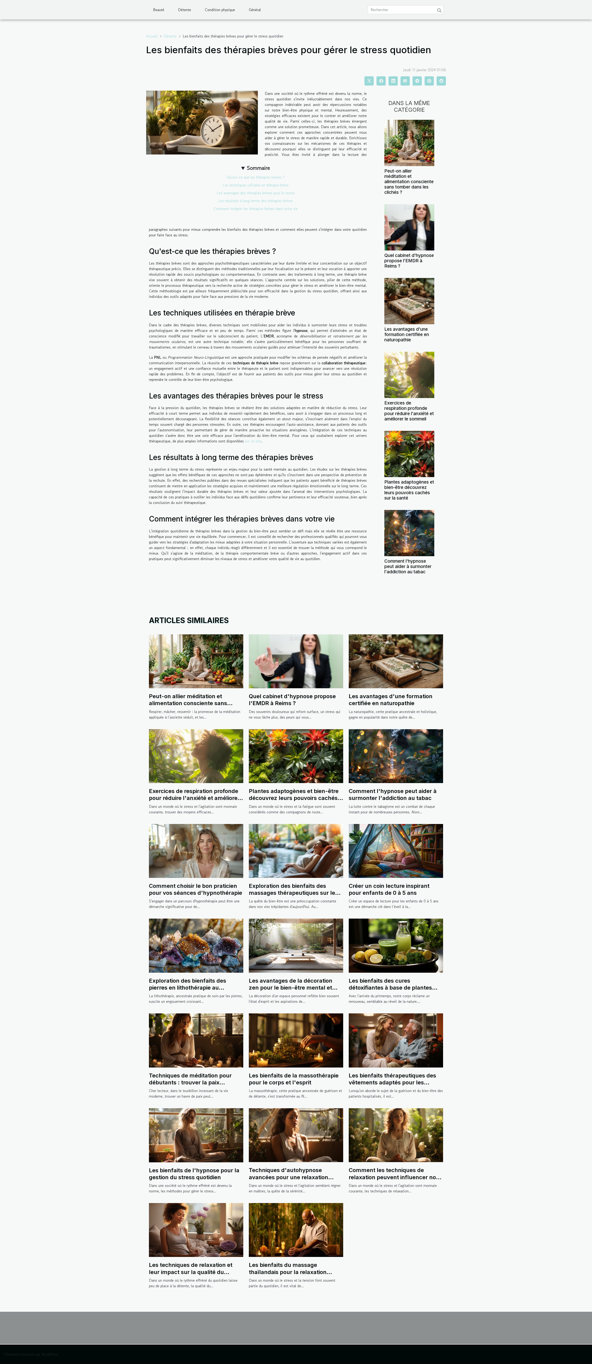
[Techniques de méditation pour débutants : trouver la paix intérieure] (196, 1040)
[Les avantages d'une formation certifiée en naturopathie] (409, 300)
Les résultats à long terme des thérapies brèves (255, 201)
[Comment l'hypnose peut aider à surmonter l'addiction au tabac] (409, 532)
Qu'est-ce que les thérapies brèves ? (255, 177)
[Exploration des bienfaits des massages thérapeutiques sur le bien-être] (296, 850)
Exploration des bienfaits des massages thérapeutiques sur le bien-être (292, 893)
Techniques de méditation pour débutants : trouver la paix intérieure (190, 1082)
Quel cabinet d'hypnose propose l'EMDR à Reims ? (409, 261)
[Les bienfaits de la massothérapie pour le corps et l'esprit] (296, 1040)
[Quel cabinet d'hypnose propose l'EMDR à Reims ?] (409, 226)
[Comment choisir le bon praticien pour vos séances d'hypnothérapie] (196, 850)
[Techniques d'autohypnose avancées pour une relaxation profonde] (296, 1134)
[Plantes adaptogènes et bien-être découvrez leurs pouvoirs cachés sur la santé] (409, 453)
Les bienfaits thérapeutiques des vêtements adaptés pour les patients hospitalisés (392, 1082)
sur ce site (253, 441)
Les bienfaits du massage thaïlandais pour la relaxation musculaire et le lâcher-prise (288, 1272)
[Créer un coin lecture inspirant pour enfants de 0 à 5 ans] (396, 850)
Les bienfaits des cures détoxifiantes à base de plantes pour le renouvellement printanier (394, 987)
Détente (184, 9)
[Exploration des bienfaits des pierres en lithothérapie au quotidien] (196, 945)
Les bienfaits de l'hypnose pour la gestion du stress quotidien (194, 1174)
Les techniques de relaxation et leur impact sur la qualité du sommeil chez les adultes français (194, 1272)
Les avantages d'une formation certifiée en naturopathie (406, 334)
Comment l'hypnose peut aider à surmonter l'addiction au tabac (408, 566)
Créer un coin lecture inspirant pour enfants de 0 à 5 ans (389, 889)
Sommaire (258, 168)
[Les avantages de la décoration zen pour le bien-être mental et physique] (296, 945)
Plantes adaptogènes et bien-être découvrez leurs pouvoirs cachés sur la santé (409, 490)
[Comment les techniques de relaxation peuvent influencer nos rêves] (396, 1134)
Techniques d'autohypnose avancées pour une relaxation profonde (288, 1177)
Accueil (152, 36)
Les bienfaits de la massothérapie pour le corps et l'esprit (294, 1079)
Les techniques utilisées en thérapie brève (256, 185)
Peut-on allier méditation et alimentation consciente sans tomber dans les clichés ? (409, 181)
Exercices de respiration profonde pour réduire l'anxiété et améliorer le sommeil (409, 411)
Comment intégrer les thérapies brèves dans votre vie (255, 208)
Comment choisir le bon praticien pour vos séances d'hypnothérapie (195, 889)
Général (255, 9)
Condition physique (220, 9)
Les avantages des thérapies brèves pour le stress (256, 193)
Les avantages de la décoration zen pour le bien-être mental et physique (290, 987)
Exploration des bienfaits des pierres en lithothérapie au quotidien (187, 987)
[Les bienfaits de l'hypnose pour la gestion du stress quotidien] (196, 1134)
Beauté (158, 9)
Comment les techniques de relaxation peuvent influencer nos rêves (394, 1177)
